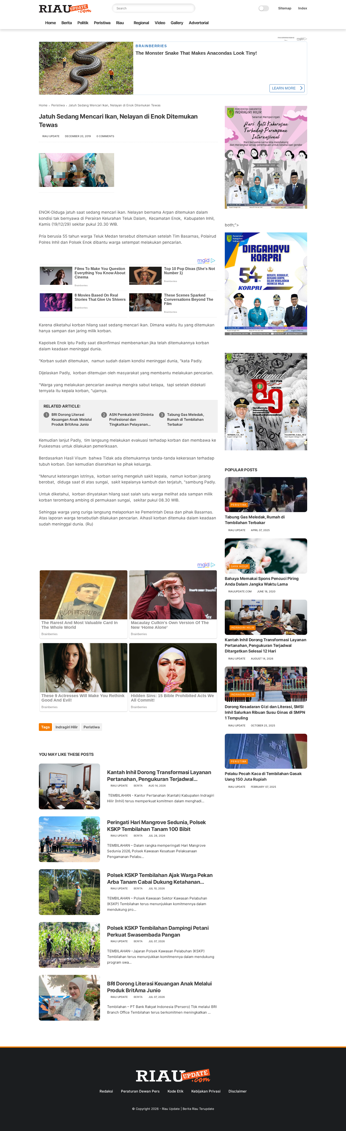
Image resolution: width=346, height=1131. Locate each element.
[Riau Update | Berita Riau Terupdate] (65, 11)
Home (50, 22)
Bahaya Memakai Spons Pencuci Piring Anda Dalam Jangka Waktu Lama (262, 581)
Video (160, 22)
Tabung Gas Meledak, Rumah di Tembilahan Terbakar (185, 419)
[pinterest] (71, 740)
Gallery (177, 22)
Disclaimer (238, 1091)
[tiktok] (289, 23)
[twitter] (274, 23)
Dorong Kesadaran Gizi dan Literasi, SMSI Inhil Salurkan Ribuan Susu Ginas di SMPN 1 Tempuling (265, 712)
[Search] (190, 8)
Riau (120, 22)
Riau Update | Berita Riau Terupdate (188, 1109)
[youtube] (304, 23)
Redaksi (106, 1091)
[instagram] (297, 23)
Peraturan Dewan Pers (140, 1091)
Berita (66, 22)
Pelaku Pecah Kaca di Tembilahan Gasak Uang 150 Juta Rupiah (263, 776)
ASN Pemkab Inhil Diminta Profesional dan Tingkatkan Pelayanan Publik (131, 419)
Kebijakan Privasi (206, 1091)
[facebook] (267, 23)
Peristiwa (102, 22)
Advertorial (199, 22)
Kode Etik (175, 1091)
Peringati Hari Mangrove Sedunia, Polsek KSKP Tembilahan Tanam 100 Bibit (156, 825)
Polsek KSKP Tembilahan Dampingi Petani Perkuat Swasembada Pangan (158, 931)
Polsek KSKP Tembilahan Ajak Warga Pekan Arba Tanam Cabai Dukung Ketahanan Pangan (160, 878)
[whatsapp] (282, 23)
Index (302, 8)
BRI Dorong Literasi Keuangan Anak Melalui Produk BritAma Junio (72, 419)
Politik (82, 22)
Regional (141, 22)
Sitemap (284, 8)
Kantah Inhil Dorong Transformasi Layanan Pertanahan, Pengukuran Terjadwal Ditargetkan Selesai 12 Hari (159, 775)
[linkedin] (80, 740)
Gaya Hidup (239, 566)
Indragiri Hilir (67, 727)
